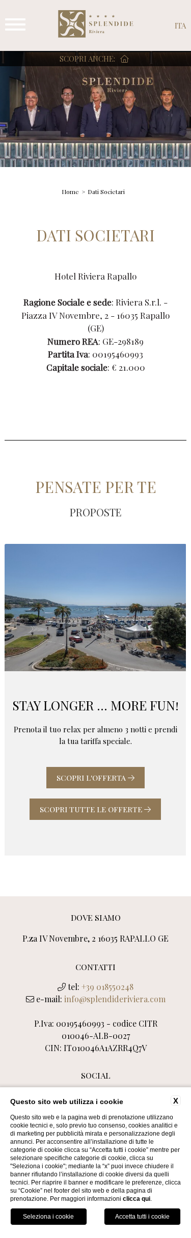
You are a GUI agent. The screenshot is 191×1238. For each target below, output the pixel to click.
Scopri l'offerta (92, 778)
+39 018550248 (107, 986)
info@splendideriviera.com (115, 999)
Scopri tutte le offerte (92, 809)
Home (70, 191)
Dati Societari (106, 191)
